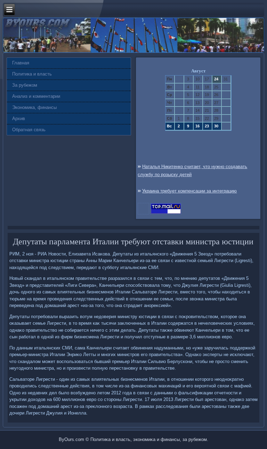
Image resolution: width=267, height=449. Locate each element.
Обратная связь (29, 129)
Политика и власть (32, 74)
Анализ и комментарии (36, 96)
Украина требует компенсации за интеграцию (189, 191)
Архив (18, 118)
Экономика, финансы (34, 107)
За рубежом (24, 85)
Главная (20, 62)
